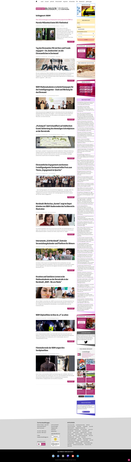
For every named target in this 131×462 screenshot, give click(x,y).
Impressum (53, 429)
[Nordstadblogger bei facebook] (58, 455)
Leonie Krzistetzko (53, 212)
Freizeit (90, 429)
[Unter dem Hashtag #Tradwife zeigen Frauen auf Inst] (81, 377)
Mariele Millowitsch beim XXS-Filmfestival (52, 22)
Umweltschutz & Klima (85, 441)
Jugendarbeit (83, 432)
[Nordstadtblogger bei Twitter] (63, 455)
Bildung (79, 426)
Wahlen (70, 444)
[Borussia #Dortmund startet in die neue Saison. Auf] (90, 377)
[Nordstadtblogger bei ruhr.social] (68, 455)
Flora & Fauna (84, 429)
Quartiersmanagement (72, 438)
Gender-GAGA (89, 1)
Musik (91, 435)
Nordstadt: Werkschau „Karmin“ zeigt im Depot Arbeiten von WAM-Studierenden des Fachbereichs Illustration (55, 206)
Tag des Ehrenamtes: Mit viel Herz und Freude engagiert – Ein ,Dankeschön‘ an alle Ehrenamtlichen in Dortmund (53, 51)
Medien (75, 435)
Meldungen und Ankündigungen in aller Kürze (85, 130)
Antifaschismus (71, 424)
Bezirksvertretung (71, 426)
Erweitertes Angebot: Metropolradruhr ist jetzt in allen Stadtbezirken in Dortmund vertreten (85, 157)
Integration (76, 432)
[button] (86, 11)
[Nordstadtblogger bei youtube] (73, 455)
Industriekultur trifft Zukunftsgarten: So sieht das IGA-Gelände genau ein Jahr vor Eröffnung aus (85, 213)
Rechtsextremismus (87, 438)
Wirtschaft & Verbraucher (78, 444)
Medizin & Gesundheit (83, 435)
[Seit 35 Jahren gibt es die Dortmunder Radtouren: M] (90, 365)
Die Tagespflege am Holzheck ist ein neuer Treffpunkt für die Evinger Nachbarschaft (85, 164)
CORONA (85, 426)
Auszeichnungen (54, 426)
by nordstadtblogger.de (65, 459)
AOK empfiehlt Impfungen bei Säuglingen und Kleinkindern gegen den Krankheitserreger (85, 223)
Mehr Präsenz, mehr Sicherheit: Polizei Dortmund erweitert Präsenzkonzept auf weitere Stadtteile (85, 234)
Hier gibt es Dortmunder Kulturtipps (84, 252)
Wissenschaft (88, 444)
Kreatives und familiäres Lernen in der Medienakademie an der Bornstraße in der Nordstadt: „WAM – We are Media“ (52, 279)
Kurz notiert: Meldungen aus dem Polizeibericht (85, 180)
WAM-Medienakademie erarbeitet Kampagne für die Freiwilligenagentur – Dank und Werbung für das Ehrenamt (54, 89)
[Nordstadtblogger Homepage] (36, 1)
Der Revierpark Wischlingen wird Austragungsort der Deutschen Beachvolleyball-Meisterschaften (84, 308)
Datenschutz (53, 431)
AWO (88, 424)
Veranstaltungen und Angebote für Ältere (85, 287)
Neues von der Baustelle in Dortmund (85, 104)
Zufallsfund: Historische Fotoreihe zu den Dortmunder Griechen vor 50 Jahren (85, 136)
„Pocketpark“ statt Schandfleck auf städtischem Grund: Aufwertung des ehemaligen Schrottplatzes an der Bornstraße (55, 128)
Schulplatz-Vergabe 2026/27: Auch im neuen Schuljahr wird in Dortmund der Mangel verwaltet (85, 185)
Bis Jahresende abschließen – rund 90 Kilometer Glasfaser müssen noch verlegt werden (85, 276)
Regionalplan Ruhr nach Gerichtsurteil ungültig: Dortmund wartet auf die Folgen (85, 118)
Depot (91, 426)
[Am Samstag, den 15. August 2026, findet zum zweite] (81, 389)
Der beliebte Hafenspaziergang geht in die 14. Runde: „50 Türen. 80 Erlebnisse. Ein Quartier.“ (85, 262)
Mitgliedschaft (54, 428)
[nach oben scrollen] (129, 460)
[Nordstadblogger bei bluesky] (53, 455)
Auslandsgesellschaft (80, 424)
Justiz (90, 432)
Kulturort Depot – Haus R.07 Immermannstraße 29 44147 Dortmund (43, 426)
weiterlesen (70, 41)
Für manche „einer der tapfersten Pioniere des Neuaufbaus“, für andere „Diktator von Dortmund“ (85, 189)
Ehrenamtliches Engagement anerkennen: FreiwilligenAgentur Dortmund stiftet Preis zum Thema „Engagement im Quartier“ (54, 167)
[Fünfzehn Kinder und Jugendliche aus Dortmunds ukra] (90, 389)
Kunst (69, 435)
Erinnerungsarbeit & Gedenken (73, 429)
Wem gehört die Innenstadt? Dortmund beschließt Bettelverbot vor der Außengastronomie (85, 280)
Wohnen (70, 446)
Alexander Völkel (51, 285)
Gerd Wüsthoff (52, 56)
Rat (79, 438)
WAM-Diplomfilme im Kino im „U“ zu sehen (52, 315)
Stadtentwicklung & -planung (73, 441)
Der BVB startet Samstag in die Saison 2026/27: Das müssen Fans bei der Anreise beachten (85, 247)
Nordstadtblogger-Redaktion (55, 25)
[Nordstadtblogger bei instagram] (78, 455)
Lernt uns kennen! (55, 424)
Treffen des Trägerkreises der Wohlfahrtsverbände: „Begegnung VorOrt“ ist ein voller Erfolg (85, 125)
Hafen (69, 432)
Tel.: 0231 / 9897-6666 (41, 431)
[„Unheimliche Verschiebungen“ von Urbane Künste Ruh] (81, 365)
